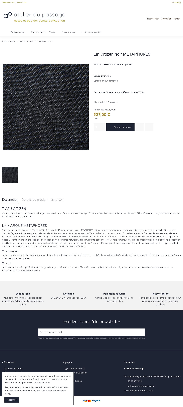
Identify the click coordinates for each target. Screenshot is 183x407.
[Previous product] (176, 41)
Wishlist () (176, 3)
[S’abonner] (142, 332)
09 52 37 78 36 (135, 381)
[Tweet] (99, 138)
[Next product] (179, 41)
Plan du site (21, 3)
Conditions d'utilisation (76, 372)
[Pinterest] (102, 138)
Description (10, 200)
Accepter (11, 399)
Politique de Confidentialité (54, 387)
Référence (99, 109)
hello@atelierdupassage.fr (141, 386)
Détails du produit (34, 200)
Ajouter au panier (122, 127)
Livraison (57, 200)
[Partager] (95, 138)
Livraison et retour (13, 368)
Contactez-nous (8, 3)
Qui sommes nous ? (74, 368)
